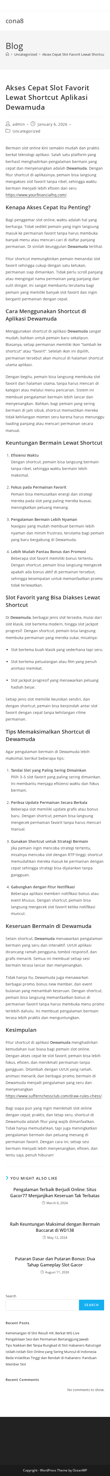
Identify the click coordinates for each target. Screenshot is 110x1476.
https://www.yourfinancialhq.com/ (36, 194)
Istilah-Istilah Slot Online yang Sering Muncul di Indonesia (51, 1351)
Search (11, 1296)
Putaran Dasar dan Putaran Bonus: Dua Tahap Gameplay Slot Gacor (55, 1262)
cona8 (15, 20)
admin (19, 124)
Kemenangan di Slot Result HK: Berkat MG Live (42, 1333)
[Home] (7, 54)
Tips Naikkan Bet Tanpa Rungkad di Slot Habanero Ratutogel (53, 1345)
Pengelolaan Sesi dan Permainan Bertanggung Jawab (47, 1339)
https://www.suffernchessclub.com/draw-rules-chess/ (54, 1095)
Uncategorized (27, 131)
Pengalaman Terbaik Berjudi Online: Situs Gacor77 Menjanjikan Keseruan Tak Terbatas (55, 1192)
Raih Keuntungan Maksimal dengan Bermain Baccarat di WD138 (55, 1227)
